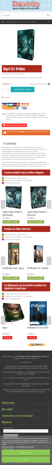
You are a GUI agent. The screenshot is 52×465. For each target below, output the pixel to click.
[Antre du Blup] (26, 5)
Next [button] (49, 204)
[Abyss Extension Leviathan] (38, 197)
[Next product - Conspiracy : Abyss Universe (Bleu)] (49, 21)
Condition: (17, 74)
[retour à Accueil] (2, 21)
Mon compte (7, 409)
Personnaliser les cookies (25, 447)
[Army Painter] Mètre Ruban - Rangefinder (36, 312)
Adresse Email (8, 428)
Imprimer (7, 97)
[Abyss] (14, 197)
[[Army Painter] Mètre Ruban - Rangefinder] (38, 305)
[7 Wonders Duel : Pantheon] (14, 313)
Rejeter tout (26, 453)
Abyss (5, 211)
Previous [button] (3, 204)
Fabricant (4, 74)
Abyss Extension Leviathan (38, 211)
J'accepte (26, 459)
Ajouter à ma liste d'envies (15, 125)
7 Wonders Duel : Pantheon (14, 327)
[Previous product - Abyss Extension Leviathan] (48, 21)
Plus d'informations (8, 447)
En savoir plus (10, 143)
